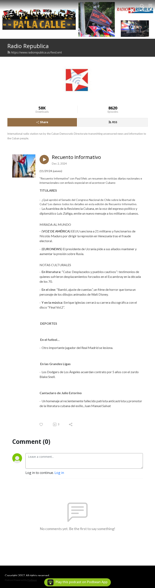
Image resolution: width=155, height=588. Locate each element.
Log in (59, 472)
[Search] (142, 6)
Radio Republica (28, 46)
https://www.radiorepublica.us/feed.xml (36, 52)
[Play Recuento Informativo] (44, 159)
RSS (114, 122)
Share (44, 122)
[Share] (71, 424)
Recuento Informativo (76, 157)
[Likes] (41, 424)
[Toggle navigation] (150, 5)
